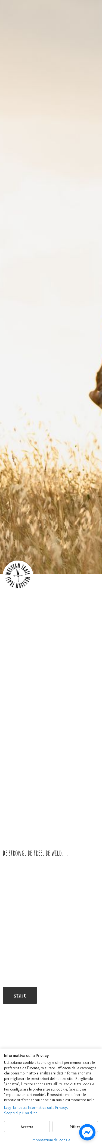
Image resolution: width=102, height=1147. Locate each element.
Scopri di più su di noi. (21, 1112)
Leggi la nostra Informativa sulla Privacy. (36, 1107)
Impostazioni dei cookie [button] (51, 1139)
